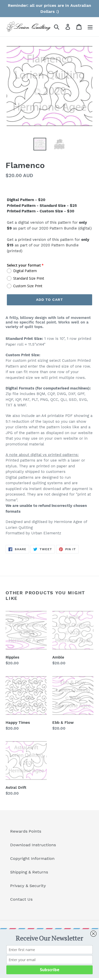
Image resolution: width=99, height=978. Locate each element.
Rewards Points (25, 831)
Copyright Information (32, 858)
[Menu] (90, 26)
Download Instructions (33, 844)
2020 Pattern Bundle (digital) (65, 228)
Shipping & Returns (29, 872)
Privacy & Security (28, 885)
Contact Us (21, 899)
